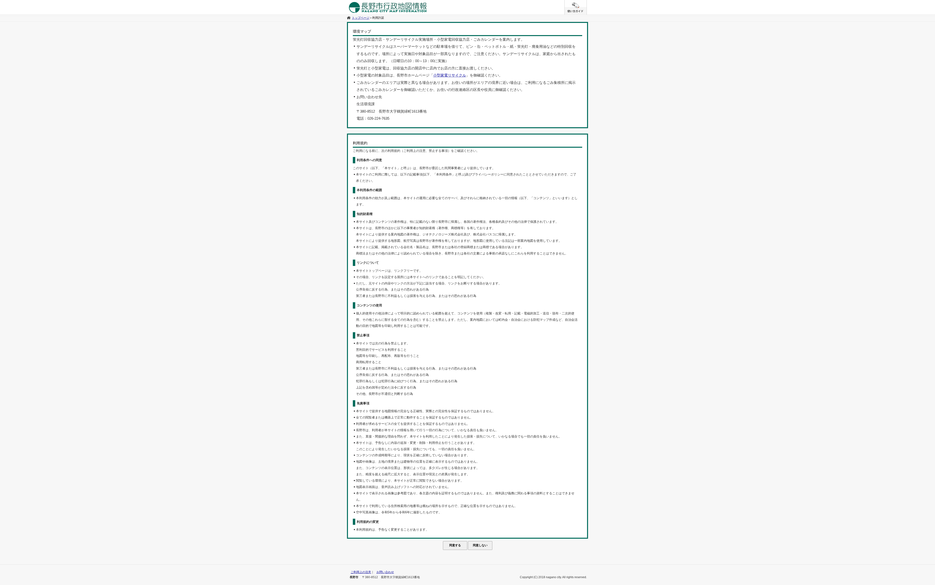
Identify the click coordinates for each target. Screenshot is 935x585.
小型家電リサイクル (449, 75)
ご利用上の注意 (361, 572)
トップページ (360, 18)
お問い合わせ (385, 572)
